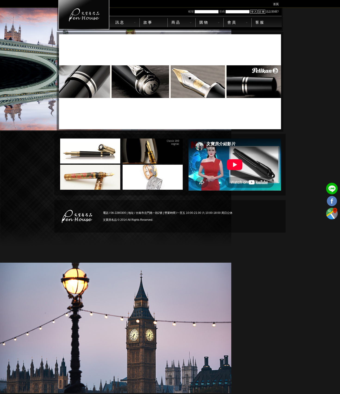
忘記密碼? (272, 11)
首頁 (276, 4)
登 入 (254, 11)
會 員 (231, 22)
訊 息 (119, 22)
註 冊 (261, 11)
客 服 (259, 22)
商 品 (175, 22)
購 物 (203, 22)
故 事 (147, 22)
